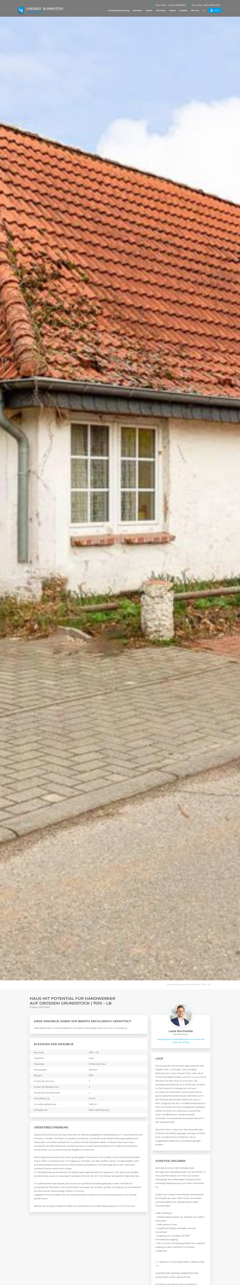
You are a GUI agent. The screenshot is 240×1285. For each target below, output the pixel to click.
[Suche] (203, 10)
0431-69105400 (211, 5)
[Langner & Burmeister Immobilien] (40, 10)
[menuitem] (118, 10)
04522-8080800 (177, 5)
